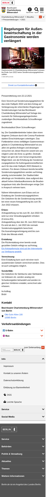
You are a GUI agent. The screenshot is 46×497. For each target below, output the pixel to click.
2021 (23, 20)
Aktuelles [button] (6, 461)
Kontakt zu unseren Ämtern (16, 373)
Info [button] (3, 359)
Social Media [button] (8, 417)
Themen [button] (6, 468)
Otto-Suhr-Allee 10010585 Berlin (14, 316)
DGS (9, 395)
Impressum (9, 366)
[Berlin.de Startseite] (8, 3)
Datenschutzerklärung (14, 380)
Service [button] (5, 409)
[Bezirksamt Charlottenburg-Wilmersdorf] (13, 350)
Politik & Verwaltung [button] (12, 454)
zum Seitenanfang (32, 347)
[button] (41, 17)
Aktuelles (30, 17)
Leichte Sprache (14, 402)
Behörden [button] (6, 446)
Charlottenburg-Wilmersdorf (13, 17)
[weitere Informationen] (3, 10)
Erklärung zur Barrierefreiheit (17, 387)
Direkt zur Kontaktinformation (21, 85)
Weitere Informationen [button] (13, 476)
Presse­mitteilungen (11, 20)
